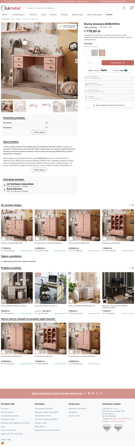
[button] (131, 8)
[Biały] (3, 238)
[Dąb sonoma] (37, 301)
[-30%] (50, 288)
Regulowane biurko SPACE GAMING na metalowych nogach (115, 306)
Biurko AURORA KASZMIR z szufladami (13, 306)
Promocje (5, 408)
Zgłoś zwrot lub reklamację (12, 434)
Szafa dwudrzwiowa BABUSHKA (79, 243)
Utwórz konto (74, 416)
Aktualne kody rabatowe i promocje (15, 423)
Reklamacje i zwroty (43, 416)
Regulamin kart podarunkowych (47, 430)
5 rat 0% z (117, 70)
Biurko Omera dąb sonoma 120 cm (46, 306)
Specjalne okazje (8, 419)
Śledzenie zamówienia (77, 408)
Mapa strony (40, 426)
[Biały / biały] (71, 301)
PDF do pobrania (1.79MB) (17, 186)
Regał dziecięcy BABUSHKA (111, 243)
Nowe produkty (7, 412)
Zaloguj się (73, 412)
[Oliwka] (7, 238)
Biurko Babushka (14, 189)
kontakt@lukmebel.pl (116, 421)
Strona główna (5, 19)
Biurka (18, 19)
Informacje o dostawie (44, 408)
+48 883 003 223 (124, 419)
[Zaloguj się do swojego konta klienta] (124, 8)
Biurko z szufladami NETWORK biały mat (82, 306)
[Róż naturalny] (10, 238)
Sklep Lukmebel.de (8, 430)
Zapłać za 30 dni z (94, 70)
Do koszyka (116, 63)
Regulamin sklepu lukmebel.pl (46, 412)
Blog (3, 426)
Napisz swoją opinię (90, 27)
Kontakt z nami (41, 423)
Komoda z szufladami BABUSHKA (12, 243)
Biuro (12, 19)
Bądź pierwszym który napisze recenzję (18, 261)
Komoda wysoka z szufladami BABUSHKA (48, 243)
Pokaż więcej (39, 132)
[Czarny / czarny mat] (104, 301)
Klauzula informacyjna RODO (46, 419)
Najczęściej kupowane (10, 416)
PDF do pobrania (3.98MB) (17, 191)
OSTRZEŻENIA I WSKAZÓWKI (20, 184)
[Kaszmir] (3, 301)
